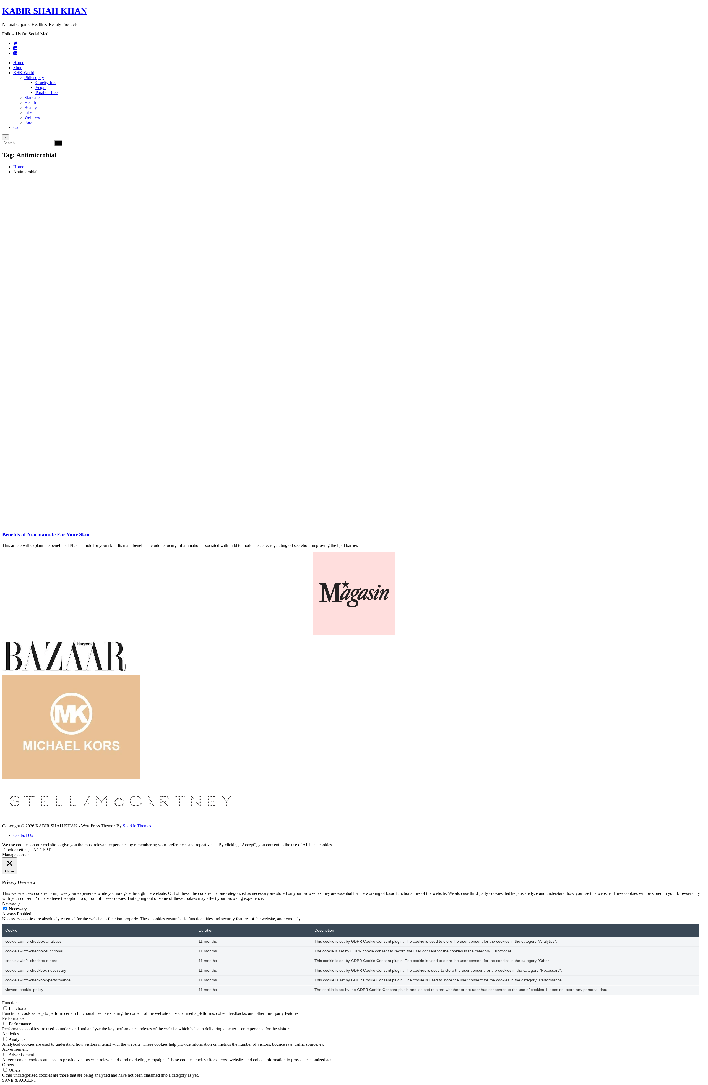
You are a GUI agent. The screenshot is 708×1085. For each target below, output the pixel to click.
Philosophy (34, 77)
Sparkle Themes (137, 826)
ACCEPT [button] (42, 849)
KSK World (23, 72)
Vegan (40, 87)
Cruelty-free (45, 82)
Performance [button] (13, 1018)
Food (28, 122)
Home (18, 62)
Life (28, 112)
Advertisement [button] (15, 1049)
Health (30, 102)
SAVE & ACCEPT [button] (19, 1080)
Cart (17, 127)
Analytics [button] (10, 1033)
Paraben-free (46, 92)
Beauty (30, 107)
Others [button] (8, 1064)
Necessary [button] (11, 903)
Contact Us (23, 835)
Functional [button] (11, 1002)
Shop (17, 67)
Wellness (32, 117)
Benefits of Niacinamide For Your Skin (46, 535)
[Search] (58, 143)
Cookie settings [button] (17, 849)
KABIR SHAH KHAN (44, 11)
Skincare (32, 97)
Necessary (18, 908)
